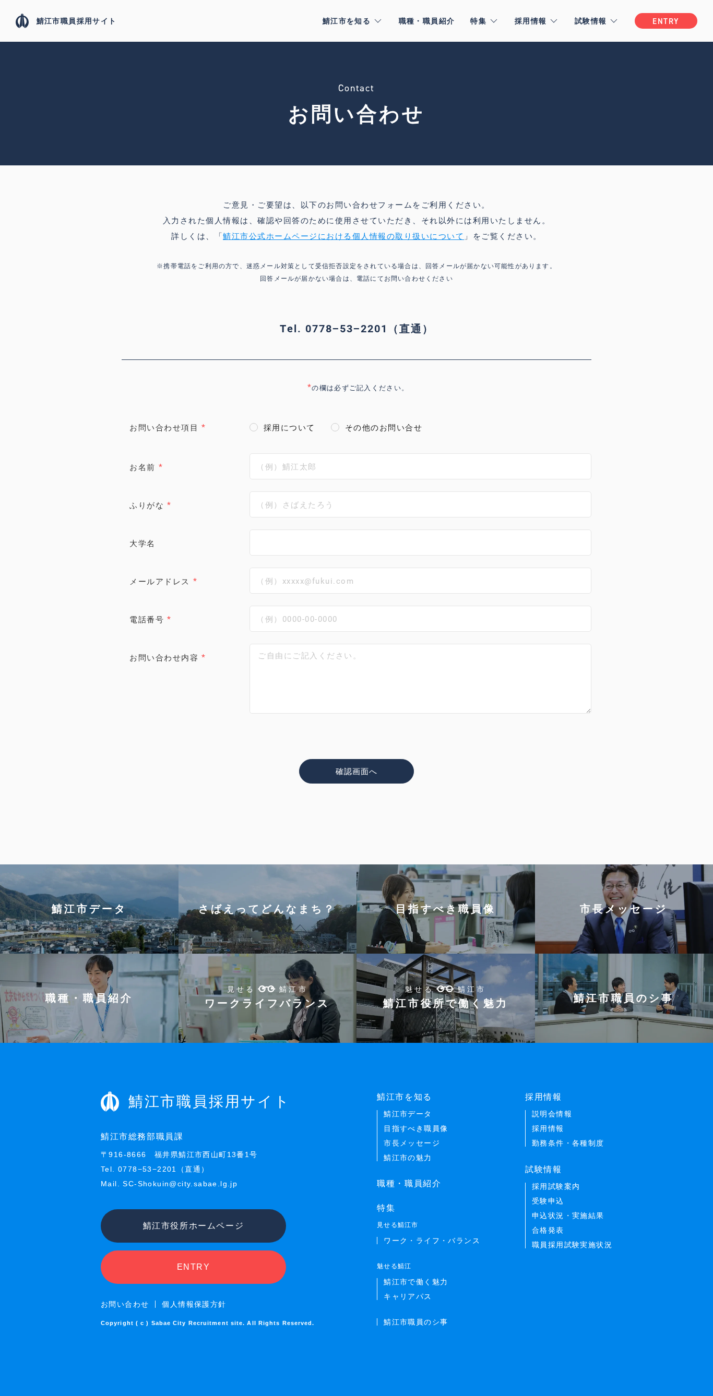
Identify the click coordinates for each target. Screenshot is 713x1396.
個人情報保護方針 (194, 1304)
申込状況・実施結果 (568, 1215)
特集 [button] (478, 21)
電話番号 (146, 619)
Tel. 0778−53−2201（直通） (357, 328)
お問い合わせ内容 (163, 657)
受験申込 (548, 1201)
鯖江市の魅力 (408, 1157)
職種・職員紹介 (427, 21)
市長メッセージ (412, 1143)
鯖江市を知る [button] (347, 21)
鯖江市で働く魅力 (416, 1281)
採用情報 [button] (531, 21)
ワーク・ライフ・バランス (432, 1240)
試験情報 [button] (591, 21)
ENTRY (193, 1266)
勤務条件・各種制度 (568, 1143)
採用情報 (548, 1128)
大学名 (142, 543)
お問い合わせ (125, 1304)
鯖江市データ (408, 1113)
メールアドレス (159, 581)
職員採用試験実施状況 (572, 1244)
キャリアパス (408, 1296)
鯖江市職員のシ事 (416, 1322)
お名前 (142, 467)
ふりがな (146, 505)
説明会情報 (552, 1113)
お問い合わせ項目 (163, 427)
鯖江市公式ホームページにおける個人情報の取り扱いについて (343, 236)
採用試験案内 (556, 1186)
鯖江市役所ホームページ (193, 1225)
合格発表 (548, 1230)
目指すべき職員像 (416, 1128)
